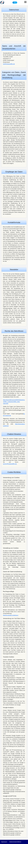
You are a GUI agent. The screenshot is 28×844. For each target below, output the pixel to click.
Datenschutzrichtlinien (15, 841)
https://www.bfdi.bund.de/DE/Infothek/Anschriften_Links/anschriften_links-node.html (14, 401)
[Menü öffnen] (25, 2)
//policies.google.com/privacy (10, 615)
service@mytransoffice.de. (10, 464)
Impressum (4, 841)
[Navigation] (14, 3)
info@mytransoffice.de (9, 64)
